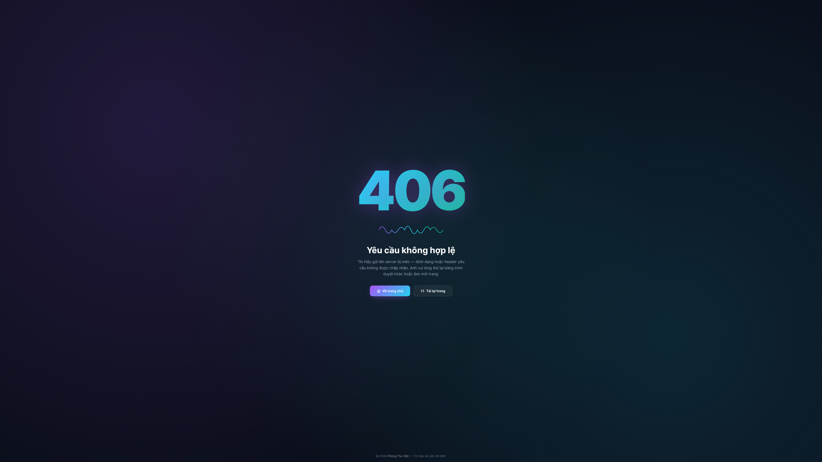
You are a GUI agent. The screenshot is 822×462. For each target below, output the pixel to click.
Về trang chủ (392, 291)
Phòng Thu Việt (398, 456)
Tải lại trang (435, 291)
